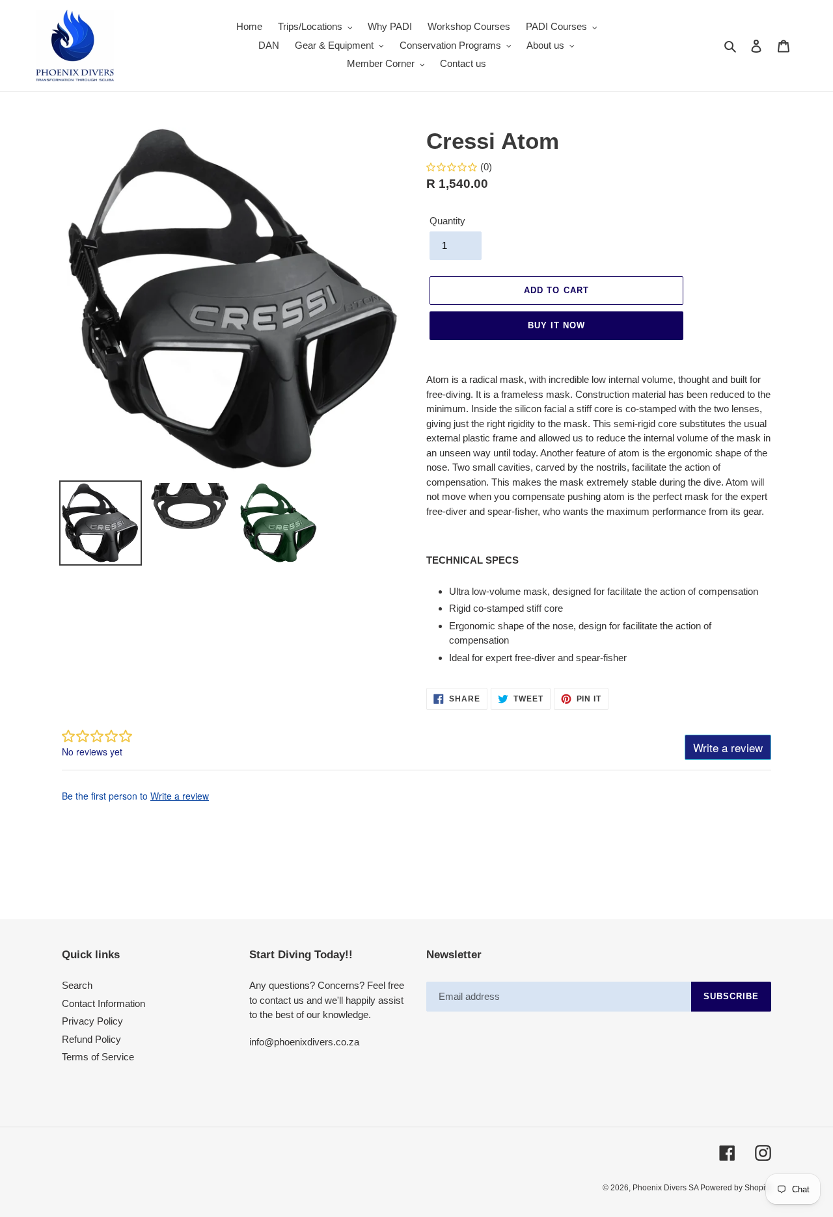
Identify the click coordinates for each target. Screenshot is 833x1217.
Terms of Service (98, 1056)
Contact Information (103, 1003)
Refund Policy (91, 1039)
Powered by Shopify (735, 1187)
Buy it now (556, 325)
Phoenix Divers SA (666, 1187)
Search (77, 985)
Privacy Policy (92, 1021)
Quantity (447, 220)
